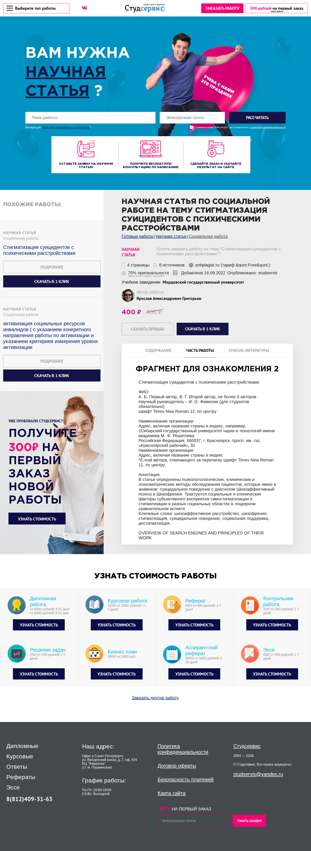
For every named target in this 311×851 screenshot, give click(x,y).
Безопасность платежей (185, 779)
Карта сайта (172, 793)
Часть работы (200, 350)
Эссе (13, 788)
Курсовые (19, 756)
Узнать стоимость (37, 519)
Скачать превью (147, 329)
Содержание (158, 350)
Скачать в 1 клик (51, 281)
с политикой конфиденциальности (267, 127)
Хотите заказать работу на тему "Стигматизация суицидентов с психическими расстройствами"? (218, 251)
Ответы (16, 767)
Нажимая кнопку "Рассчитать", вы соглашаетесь (241, 127)
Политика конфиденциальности (183, 749)
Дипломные (22, 746)
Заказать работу (222, 8)
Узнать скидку (249, 821)
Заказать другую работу (155, 697)
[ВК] (84, 7)
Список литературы (249, 350)
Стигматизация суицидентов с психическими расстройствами (39, 250)
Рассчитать (257, 117)
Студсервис (247, 746)
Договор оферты (177, 766)
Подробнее (51, 267)
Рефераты (20, 777)
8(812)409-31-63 (29, 799)
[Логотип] (145, 8)
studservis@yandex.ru (258, 774)
